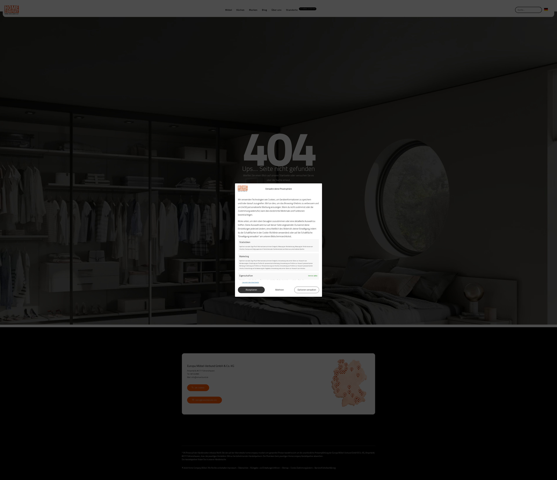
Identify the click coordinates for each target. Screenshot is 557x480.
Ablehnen (279, 289)
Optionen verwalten (307, 289)
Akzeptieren (251, 289)
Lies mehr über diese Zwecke (250, 282)
